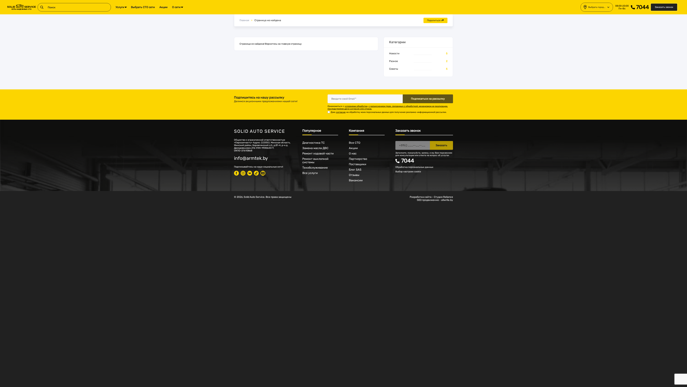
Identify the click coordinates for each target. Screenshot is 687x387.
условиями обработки (356, 106)
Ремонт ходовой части (318, 153)
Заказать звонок (664, 7)
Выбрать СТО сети (143, 7)
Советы (393, 68)
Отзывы (354, 175)
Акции (163, 7)
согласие (341, 112)
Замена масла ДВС (315, 148)
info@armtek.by (251, 158)
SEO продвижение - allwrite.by (435, 200)
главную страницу (291, 43)
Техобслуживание (315, 167)
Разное (393, 61)
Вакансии (356, 180)
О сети (176, 7)
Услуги (120, 7)
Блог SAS (355, 169)
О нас (353, 153)
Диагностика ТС (313, 142)
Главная (244, 20)
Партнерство (358, 159)
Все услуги (310, 173)
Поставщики (357, 164)
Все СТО (354, 142)
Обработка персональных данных (414, 167)
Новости (394, 53)
